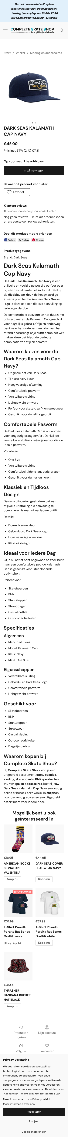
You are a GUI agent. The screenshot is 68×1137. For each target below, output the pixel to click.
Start (7, 53)
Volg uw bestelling (21, 1053)
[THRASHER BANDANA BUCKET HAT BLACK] (18, 966)
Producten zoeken (21, 1035)
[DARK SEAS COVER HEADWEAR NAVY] (50, 838)
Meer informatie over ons (19, 1103)
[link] (34, 1130)
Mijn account (47, 1033)
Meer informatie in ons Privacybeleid (26, 1099)
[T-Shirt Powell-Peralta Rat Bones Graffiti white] (50, 902)
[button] (34, 30)
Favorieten (47, 1051)
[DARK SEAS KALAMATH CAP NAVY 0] (34, 89)
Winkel (20, 53)
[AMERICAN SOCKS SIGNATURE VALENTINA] (18, 838)
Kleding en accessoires (46, 53)
